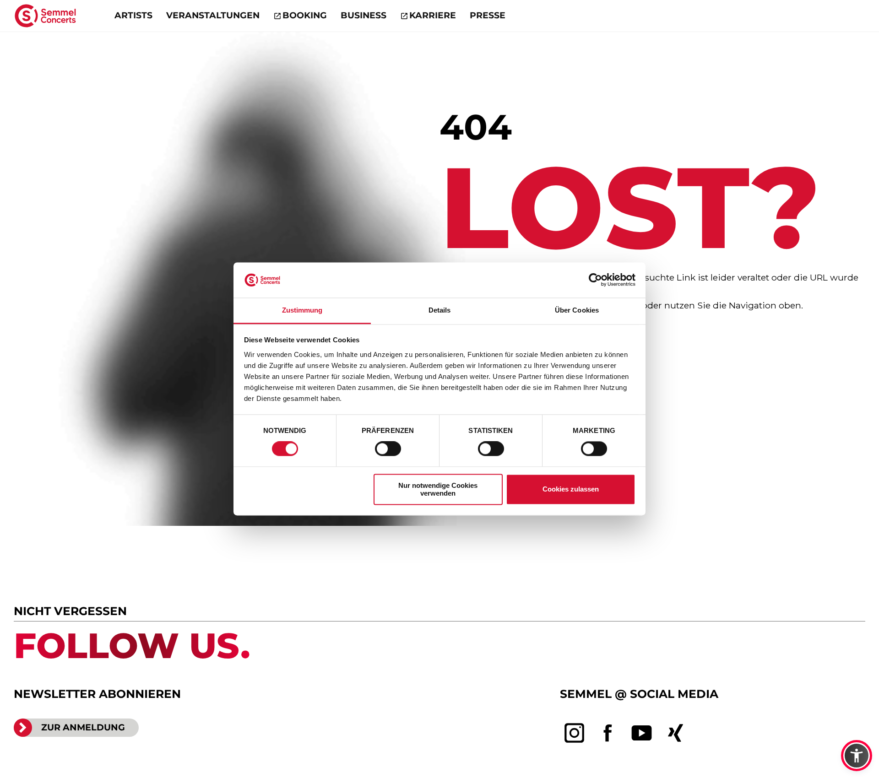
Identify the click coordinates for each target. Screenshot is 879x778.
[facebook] (608, 733)
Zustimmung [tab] (302, 310)
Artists (133, 15)
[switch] (388, 449)
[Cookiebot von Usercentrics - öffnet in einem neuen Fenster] (595, 280)
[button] (856, 755)
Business (363, 15)
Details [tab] (440, 310)
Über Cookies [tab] (577, 310)
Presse (487, 15)
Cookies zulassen (571, 489)
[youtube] (642, 733)
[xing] (675, 733)
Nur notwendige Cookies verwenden (437, 489)
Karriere (432, 15)
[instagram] (574, 733)
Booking (304, 15)
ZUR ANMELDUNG (83, 727)
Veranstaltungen (213, 15)
